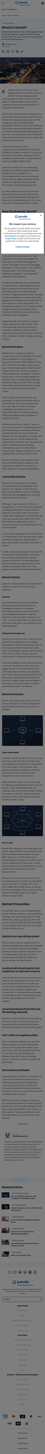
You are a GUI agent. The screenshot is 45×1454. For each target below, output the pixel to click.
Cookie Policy (10, 238)
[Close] (41, 215)
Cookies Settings (23, 247)
